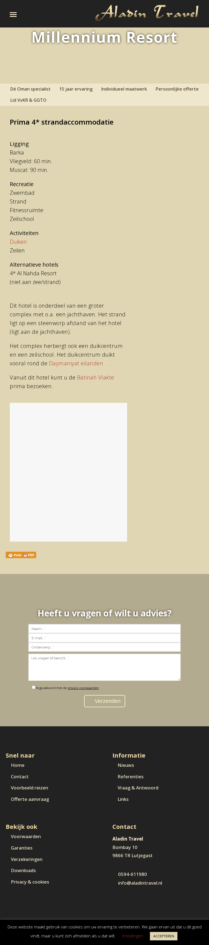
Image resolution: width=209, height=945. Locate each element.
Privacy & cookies (30, 882)
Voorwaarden (26, 836)
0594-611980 (132, 874)
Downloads (23, 870)
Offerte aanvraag (30, 799)
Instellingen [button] (132, 935)
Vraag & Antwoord (138, 788)
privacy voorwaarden (83, 688)
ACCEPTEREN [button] (163, 936)
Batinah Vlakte (95, 377)
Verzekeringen (26, 859)
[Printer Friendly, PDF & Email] (21, 554)
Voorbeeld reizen (29, 788)
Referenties (130, 776)
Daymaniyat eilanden (76, 363)
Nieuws (126, 765)
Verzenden (107, 701)
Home (17, 765)
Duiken (18, 241)
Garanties (21, 848)
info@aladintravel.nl (140, 883)
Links (123, 799)
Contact (20, 776)
